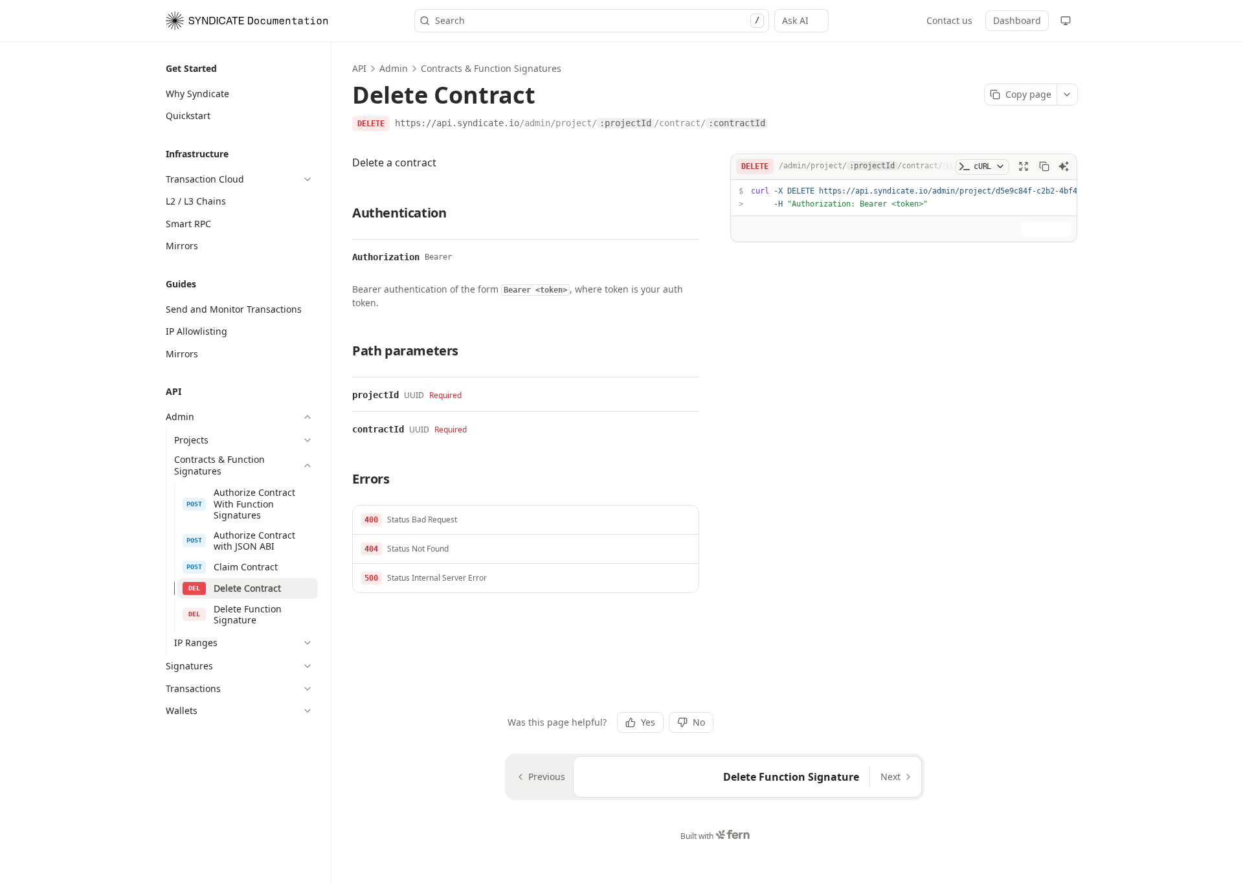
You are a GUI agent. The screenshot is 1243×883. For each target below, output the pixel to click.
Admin (393, 68)
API (359, 68)
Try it (1052, 227)
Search (597, 20)
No (699, 722)
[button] (526, 520)
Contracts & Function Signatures (491, 68)
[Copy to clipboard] (1044, 166)
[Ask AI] (1063, 166)
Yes (648, 722)
